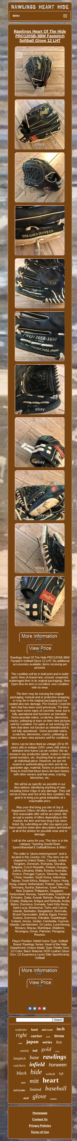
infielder (19, 1090)
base (34, 1057)
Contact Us (40, 1119)
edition (47, 1030)
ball (35, 1050)
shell (26, 1098)
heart (51, 1080)
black (21, 1073)
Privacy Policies (40, 1125)
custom (53, 1099)
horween (58, 1064)
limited (35, 1089)
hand (34, 1029)
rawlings (54, 1056)
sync (48, 1036)
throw (59, 1036)
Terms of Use (40, 1132)
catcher (36, 1036)
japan (32, 1041)
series (47, 1042)
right (21, 1035)
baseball (56, 1088)
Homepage (40, 1113)
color (57, 1051)
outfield (24, 1050)
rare (23, 1082)
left (61, 1074)
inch (61, 1028)
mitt (34, 1081)
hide (36, 1072)
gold (46, 1049)
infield (37, 1064)
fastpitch (19, 1058)
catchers (19, 1065)
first (59, 1042)
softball (50, 1074)
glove (39, 1096)
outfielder (21, 1029)
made (20, 1043)
